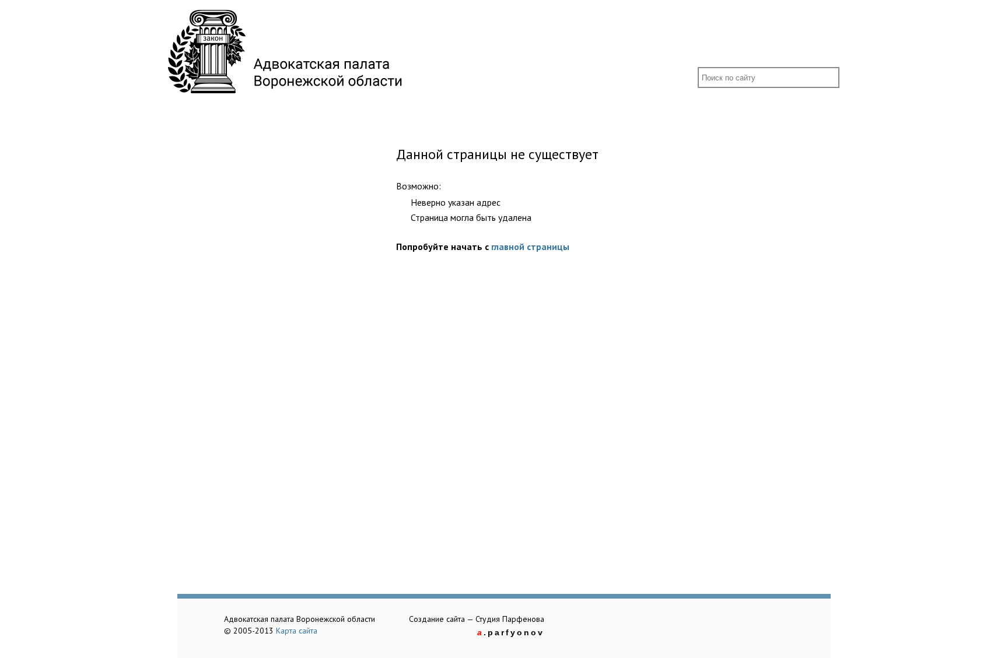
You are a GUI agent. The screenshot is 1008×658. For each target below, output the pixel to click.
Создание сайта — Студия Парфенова (476, 619)
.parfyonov (510, 632)
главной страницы (530, 246)
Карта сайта (296, 630)
